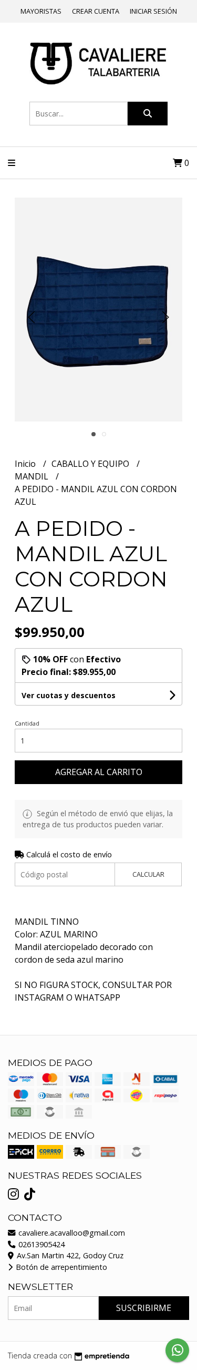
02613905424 (40, 1244)
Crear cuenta (95, 11)
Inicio (26, 463)
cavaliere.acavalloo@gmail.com (70, 1233)
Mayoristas (40, 11)
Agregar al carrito (98, 772)
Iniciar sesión (153, 11)
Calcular (148, 874)
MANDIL (32, 476)
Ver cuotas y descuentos (69, 695)
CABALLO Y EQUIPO (91, 463)
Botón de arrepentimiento (60, 1267)
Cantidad (27, 723)
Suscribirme (143, 1308)
